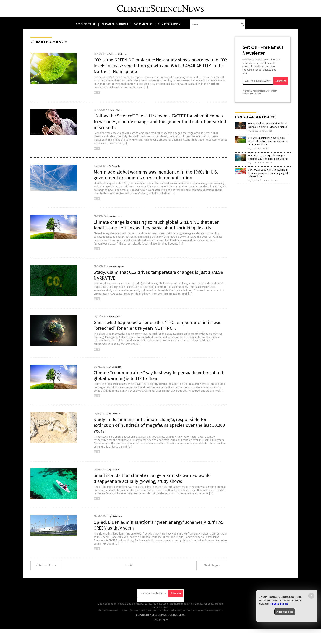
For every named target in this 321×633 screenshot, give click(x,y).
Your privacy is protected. (253, 91)
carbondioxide (143, 24)
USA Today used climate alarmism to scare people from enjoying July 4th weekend (268, 173)
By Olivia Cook (115, 413)
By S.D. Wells (115, 110)
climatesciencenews (114, 24)
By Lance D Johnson (118, 54)
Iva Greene (267, 131)
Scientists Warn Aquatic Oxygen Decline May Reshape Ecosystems (268, 157)
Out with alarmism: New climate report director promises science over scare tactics (267, 141)
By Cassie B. (114, 166)
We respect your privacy (141, 610)
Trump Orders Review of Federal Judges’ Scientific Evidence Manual (268, 125)
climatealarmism (169, 24)
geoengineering (86, 24)
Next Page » (212, 565)
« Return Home (46, 565)
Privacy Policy (160, 620)
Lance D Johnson (269, 180)
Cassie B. (266, 148)
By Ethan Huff (115, 216)
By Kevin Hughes (116, 266)
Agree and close (284, 611)
